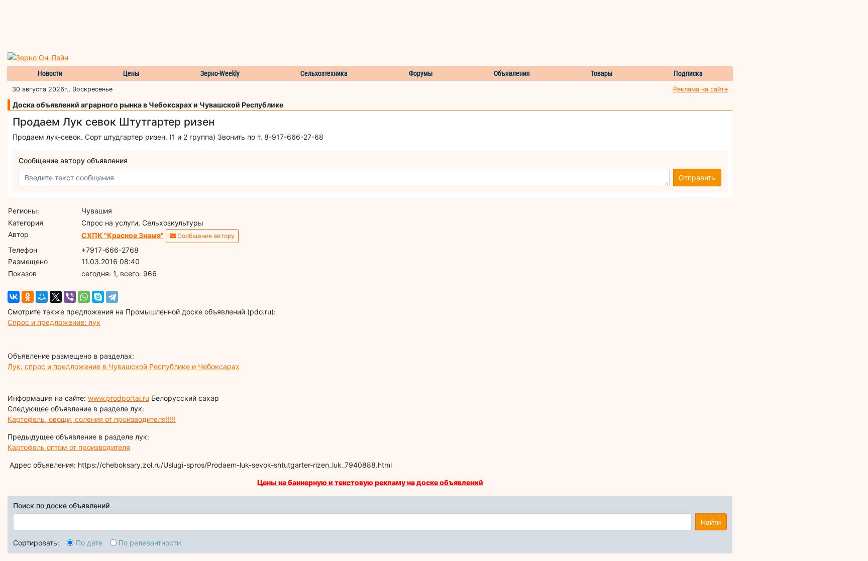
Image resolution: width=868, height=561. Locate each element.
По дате (89, 542)
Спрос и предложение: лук (54, 322)
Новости (50, 73)
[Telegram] (112, 297)
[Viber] (70, 297)
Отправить (697, 177)
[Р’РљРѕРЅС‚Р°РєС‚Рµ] (14, 297)
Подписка (688, 73)
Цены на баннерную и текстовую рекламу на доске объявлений (370, 482)
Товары (602, 73)
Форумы (421, 73)
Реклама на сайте (700, 89)
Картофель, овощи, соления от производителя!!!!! (92, 419)
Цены (131, 73)
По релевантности (150, 542)
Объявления (512, 73)
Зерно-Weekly (220, 73)
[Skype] (98, 297)
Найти (711, 522)
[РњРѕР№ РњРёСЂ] (42, 297)
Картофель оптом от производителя (69, 447)
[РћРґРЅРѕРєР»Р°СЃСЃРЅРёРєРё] (28, 297)
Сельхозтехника (324, 73)
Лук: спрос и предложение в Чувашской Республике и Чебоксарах (124, 366)
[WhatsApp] (84, 297)
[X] (56, 297)
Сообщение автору (205, 236)
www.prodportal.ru (118, 398)
